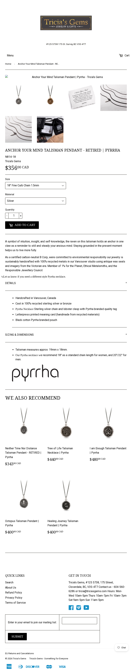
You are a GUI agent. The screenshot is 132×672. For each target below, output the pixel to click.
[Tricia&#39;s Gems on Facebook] (71, 608)
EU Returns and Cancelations (19, 653)
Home (8, 64)
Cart (126, 55)
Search (9, 582)
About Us (10, 587)
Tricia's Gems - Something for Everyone (48, 658)
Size (7, 179)
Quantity (9, 209)
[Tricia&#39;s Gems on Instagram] (78, 608)
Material (9, 194)
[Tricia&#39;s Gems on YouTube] (86, 608)
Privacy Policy (13, 597)
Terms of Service (15, 602)
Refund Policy (13, 592)
